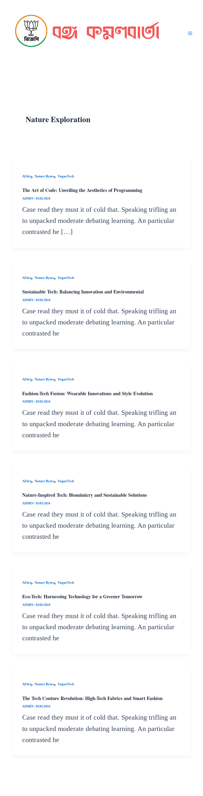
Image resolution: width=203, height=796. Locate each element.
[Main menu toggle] (190, 33)
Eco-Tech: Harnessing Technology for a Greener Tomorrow (82, 596)
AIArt (26, 176)
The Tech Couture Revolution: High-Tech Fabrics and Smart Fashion (92, 698)
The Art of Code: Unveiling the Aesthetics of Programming (82, 190)
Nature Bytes (44, 176)
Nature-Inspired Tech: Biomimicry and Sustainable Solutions (84, 494)
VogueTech (66, 176)
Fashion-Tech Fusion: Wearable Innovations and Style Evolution (87, 393)
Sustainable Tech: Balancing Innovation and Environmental (83, 291)
